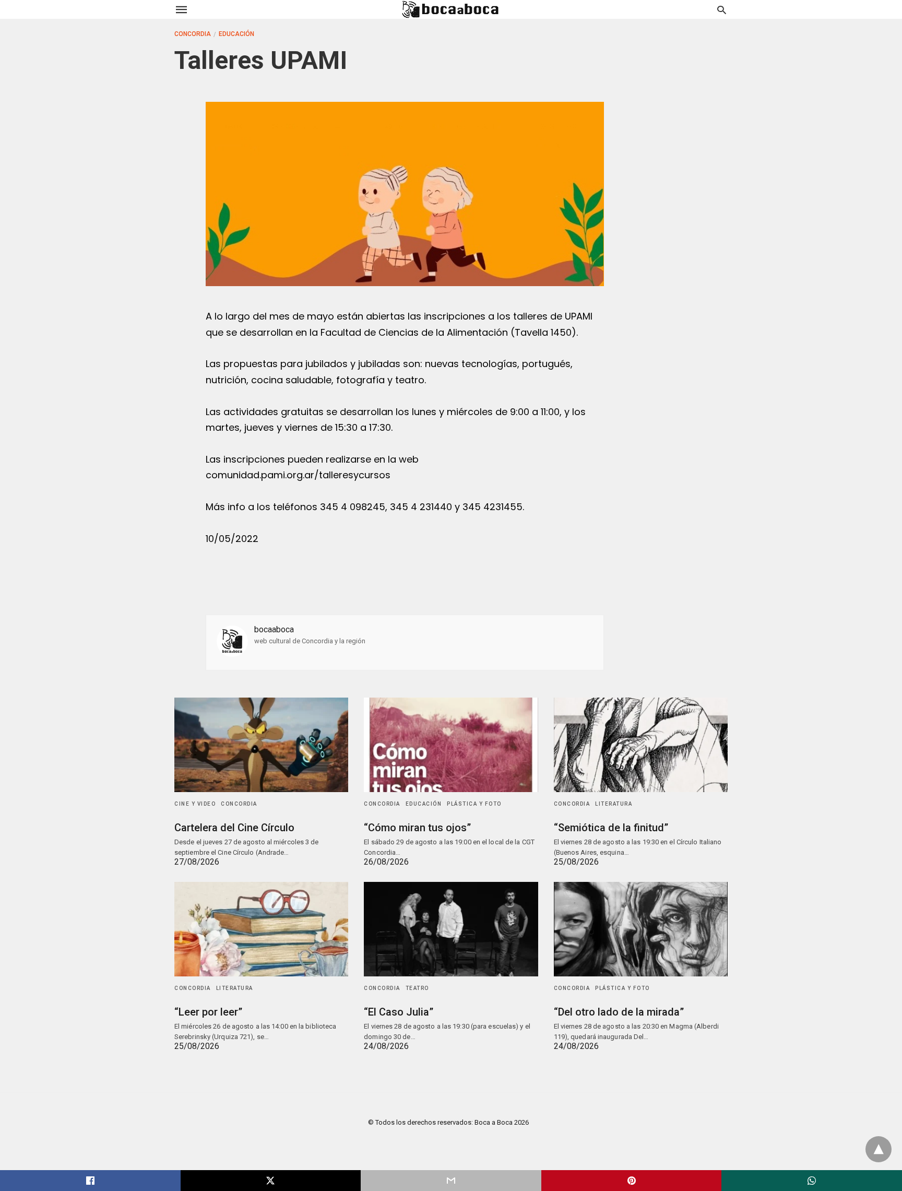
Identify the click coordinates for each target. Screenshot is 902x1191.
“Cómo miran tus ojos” (417, 827)
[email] (451, 1180)
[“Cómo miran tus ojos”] (451, 745)
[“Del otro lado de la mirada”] (641, 929)
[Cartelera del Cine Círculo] (261, 745)
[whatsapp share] (811, 1180)
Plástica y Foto (474, 804)
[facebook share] (90, 1180)
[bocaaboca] (450, 9)
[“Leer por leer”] (261, 929)
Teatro (417, 988)
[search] (722, 10)
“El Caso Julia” (398, 1012)
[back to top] (878, 1149)
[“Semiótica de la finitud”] (641, 745)
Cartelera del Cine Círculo (234, 827)
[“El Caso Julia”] (451, 929)
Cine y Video (195, 804)
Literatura (613, 804)
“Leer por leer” (208, 1012)
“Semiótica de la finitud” (611, 827)
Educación (236, 34)
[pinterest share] (631, 1180)
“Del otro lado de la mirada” (619, 1012)
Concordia (192, 34)
